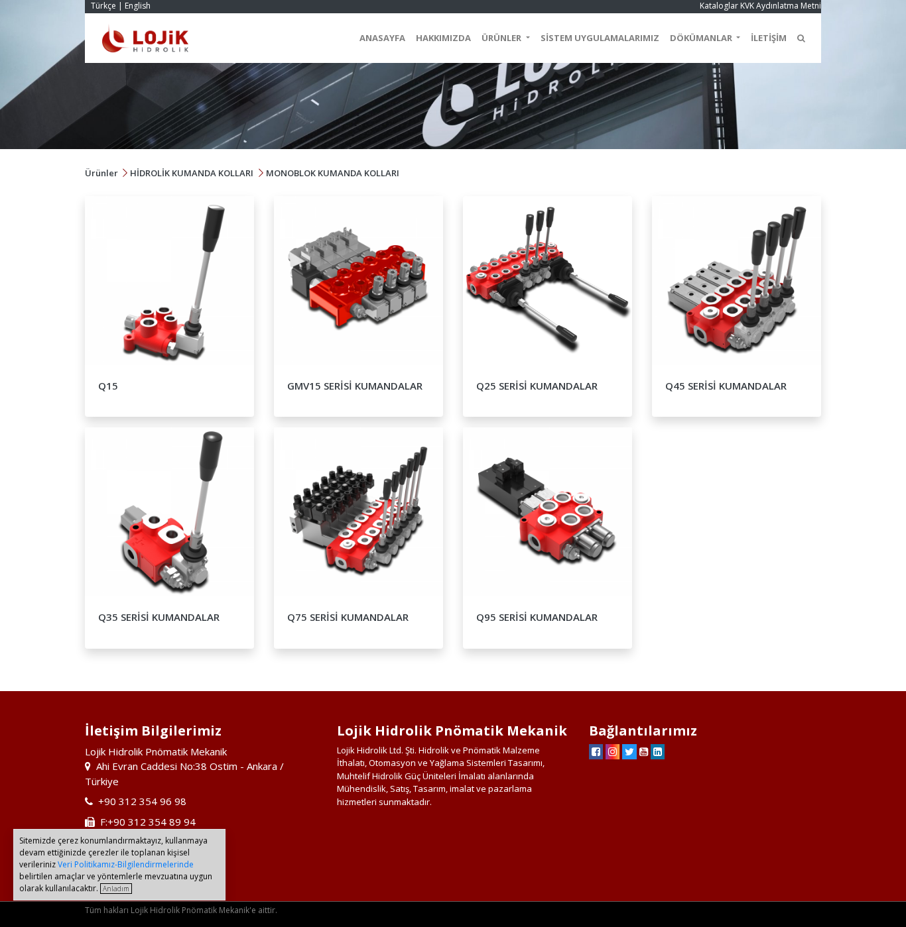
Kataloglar (719, 5)
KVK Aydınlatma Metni (780, 5)
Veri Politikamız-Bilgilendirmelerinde (126, 864)
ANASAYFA (382, 38)
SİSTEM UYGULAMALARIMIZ (600, 38)
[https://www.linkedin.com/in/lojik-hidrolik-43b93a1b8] (658, 751)
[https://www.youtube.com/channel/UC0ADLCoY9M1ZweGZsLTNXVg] (643, 751)
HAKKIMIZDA (443, 38)
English (138, 5)
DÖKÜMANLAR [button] (702, 38)
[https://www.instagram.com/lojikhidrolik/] (612, 751)
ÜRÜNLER (502, 38)
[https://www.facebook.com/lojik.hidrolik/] (596, 751)
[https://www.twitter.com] (629, 751)
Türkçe (103, 5)
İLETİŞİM (769, 38)
